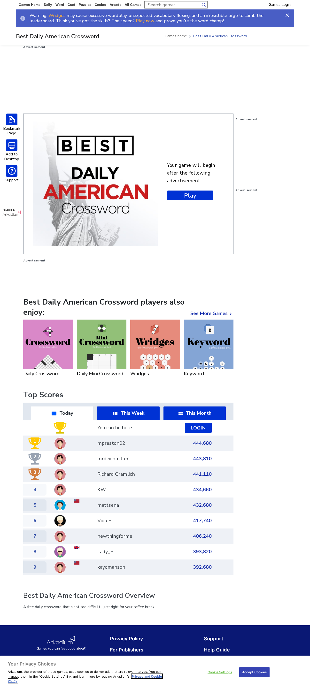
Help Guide (217, 650)
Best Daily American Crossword (220, 36)
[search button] (204, 4)
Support (213, 639)
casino (100, 5)
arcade (115, 5)
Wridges (56, 15)
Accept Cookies (254, 672)
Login (198, 428)
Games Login (280, 4)
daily (48, 5)
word (59, 5)
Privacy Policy (126, 639)
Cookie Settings (220, 672)
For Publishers (126, 650)
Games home (29, 5)
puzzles (85, 5)
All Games (133, 5)
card (71, 5)
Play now (145, 21)
